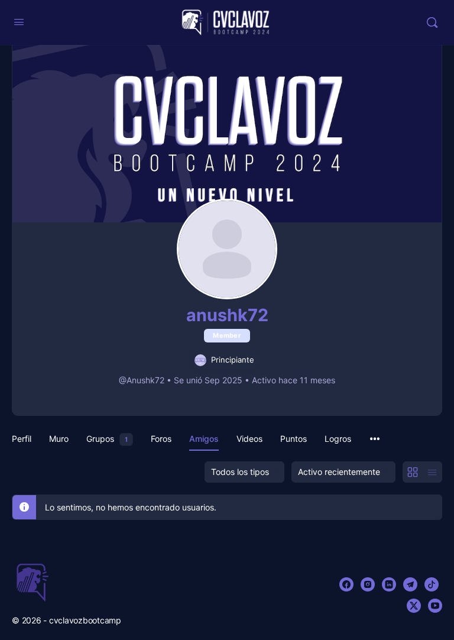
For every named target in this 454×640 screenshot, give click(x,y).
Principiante (232, 359)
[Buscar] (432, 22)
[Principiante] (200, 360)
